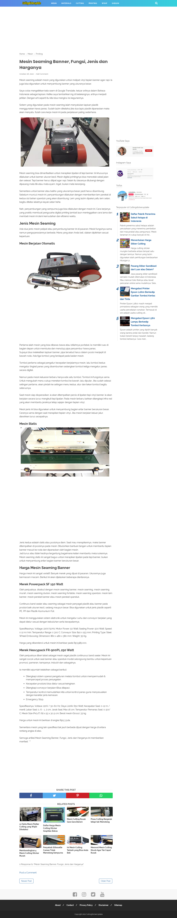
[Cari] (156, 3)
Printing (93, 3)
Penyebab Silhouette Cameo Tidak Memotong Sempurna (53, 850)
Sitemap (118, 905)
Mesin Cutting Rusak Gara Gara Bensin (76, 820)
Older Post (105, 881)
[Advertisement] (88, 29)
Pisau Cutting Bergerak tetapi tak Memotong (101, 820)
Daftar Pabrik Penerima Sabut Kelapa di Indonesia (143, 217)
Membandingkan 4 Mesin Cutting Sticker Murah (29, 853)
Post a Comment (28, 872)
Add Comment (42, 74)
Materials (66, 3)
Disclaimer (103, 905)
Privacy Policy (86, 905)
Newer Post (26, 881)
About (58, 905)
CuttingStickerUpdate (94, 914)
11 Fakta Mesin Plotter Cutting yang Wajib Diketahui (29, 827)
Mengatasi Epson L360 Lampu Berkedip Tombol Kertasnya (143, 322)
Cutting (80, 3)
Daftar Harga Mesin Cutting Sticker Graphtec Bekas (52, 828)
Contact (70, 905)
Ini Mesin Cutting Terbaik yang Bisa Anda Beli (77, 850)
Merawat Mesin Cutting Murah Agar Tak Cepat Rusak (101, 850)
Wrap (104, 3)
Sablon (115, 3)
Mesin (54, 3)
